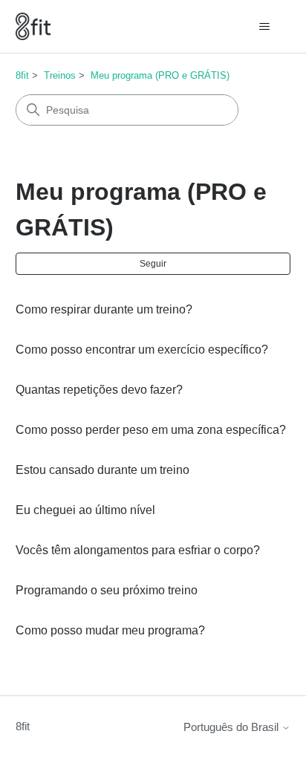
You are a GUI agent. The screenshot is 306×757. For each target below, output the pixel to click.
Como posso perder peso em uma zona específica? (151, 429)
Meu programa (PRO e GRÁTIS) (160, 75)
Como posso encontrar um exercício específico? (142, 349)
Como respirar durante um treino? (104, 309)
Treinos (60, 75)
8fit (22, 75)
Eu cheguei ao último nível (85, 510)
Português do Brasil (232, 727)
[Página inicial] (33, 26)
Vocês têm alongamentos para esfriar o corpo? (138, 550)
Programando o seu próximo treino (107, 590)
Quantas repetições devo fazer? (99, 389)
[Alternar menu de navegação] (264, 27)
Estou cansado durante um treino (102, 470)
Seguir (153, 264)
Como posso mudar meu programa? (110, 630)
